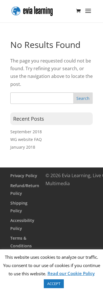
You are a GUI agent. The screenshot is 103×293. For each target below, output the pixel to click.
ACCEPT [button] (53, 283)
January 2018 (22, 147)
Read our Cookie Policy (71, 273)
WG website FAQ (26, 139)
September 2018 (26, 131)
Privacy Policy (23, 175)
